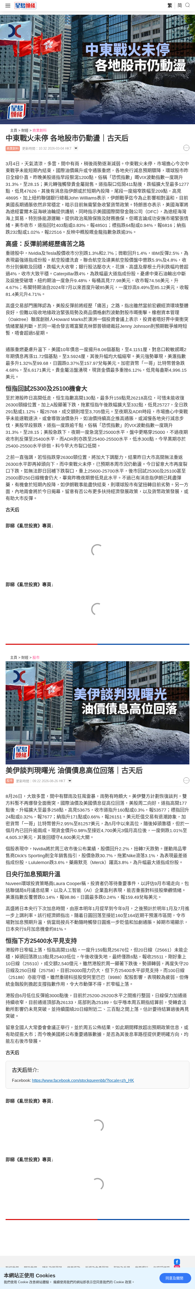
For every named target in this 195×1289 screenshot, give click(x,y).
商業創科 (39, 130)
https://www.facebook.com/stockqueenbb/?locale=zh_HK (83, 1080)
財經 (24, 130)
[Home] (25, 5)
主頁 (13, 130)
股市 (36, 657)
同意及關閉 (174, 1278)
